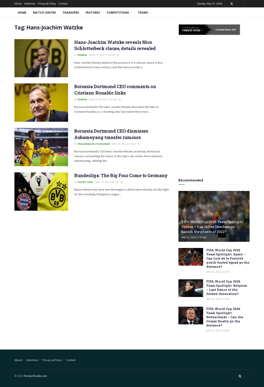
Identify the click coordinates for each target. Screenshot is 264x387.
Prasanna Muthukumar (94, 143)
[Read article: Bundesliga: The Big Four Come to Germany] (41, 191)
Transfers (70, 12)
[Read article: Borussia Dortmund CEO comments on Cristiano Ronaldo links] (41, 102)
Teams (143, 12)
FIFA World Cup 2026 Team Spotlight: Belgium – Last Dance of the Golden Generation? (226, 287)
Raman (82, 54)
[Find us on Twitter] (231, 4)
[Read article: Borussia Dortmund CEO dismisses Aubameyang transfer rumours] (41, 147)
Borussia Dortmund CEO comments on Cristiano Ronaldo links (115, 89)
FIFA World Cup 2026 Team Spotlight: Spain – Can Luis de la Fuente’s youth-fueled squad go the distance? (227, 258)
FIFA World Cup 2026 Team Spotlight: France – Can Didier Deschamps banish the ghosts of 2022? (213, 226)
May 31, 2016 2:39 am (124, 143)
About (18, 3)
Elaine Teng (85, 182)
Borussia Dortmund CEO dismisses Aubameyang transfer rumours (111, 134)
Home (22, 12)
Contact (62, 3)
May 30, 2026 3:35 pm (218, 298)
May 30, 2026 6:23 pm (218, 271)
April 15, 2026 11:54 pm (102, 54)
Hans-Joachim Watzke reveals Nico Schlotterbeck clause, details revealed (115, 45)
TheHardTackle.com (35, 376)
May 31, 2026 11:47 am (194, 237)
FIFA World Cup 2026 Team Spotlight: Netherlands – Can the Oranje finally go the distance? (224, 317)
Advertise (29, 3)
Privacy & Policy (47, 3)
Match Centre (44, 12)
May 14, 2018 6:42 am (107, 182)
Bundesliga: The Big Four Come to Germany (120, 175)
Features (93, 12)
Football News (223, 29)
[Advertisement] (214, 105)
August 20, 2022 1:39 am (103, 99)
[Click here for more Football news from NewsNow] (195, 30)
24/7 (233, 29)
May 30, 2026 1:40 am (218, 330)
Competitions (118, 12)
